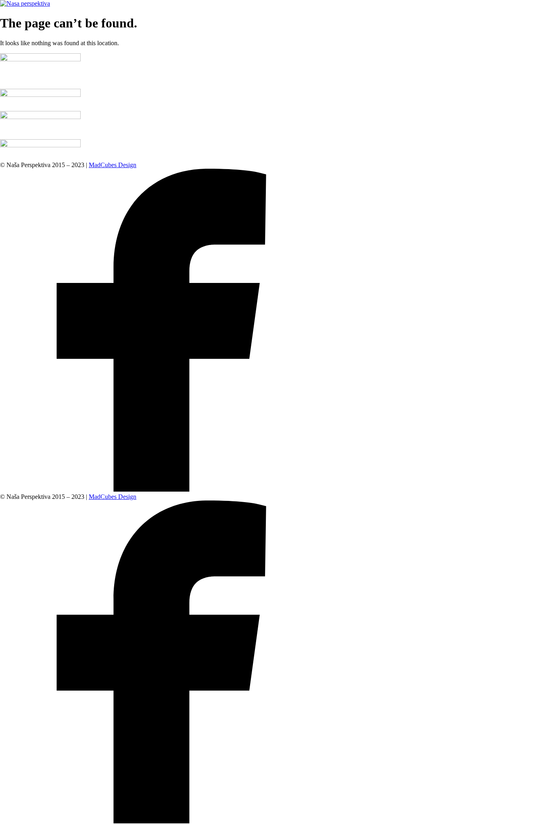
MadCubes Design (112, 164)
